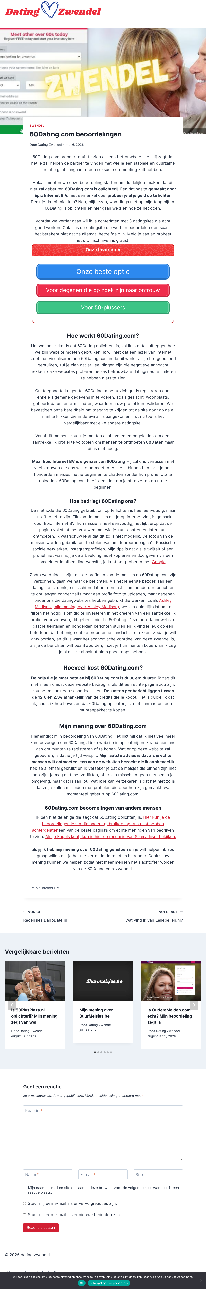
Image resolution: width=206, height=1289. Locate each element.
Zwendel (37, 125)
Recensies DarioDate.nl (45, 916)
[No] (201, 1280)
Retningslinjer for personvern (109, 1283)
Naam (32, 1174)
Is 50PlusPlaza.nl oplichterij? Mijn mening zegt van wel (34, 1016)
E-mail (88, 1174)
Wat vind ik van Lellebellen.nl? (154, 916)
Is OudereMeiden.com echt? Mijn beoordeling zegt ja (169, 1016)
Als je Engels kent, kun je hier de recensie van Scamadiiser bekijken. (110, 836)
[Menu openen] (197, 9)
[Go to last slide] (12, 1004)
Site (139, 1174)
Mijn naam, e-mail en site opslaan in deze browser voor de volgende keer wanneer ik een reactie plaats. (103, 1190)
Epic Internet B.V (45, 888)
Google (159, 561)
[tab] (95, 1052)
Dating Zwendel (50, 145)
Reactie (34, 1110)
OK (82, 1283)
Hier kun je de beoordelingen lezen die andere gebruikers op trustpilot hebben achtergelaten (101, 824)
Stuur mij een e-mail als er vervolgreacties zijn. (72, 1203)
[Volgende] (194, 1004)
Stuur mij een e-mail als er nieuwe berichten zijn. (74, 1214)
